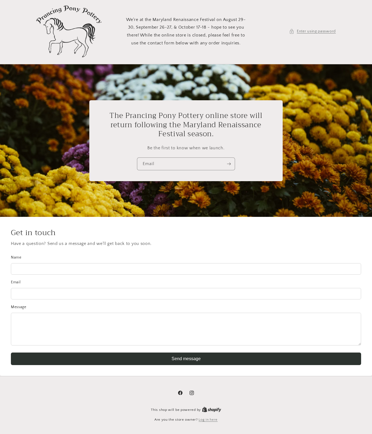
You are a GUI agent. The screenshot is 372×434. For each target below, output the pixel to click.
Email (16, 282)
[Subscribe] (229, 163)
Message (18, 307)
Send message (186, 358)
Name (16, 257)
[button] (312, 31)
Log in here (208, 419)
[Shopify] (211, 410)
